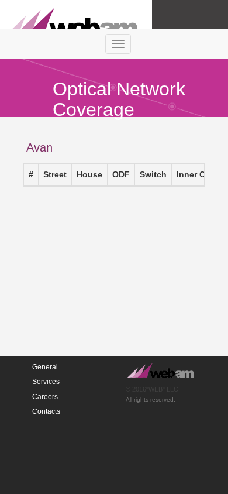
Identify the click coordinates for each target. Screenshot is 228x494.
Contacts (46, 411)
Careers (45, 397)
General (45, 367)
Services (46, 382)
